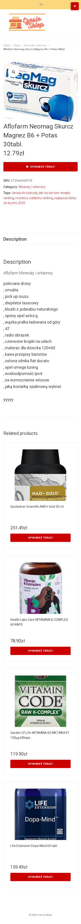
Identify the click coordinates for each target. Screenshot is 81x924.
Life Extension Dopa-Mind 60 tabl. (34, 846)
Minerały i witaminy (35, 45)
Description (15, 239)
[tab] (40, 239)
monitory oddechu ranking (34, 198)
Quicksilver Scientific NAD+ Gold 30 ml (37, 506)
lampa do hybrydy (25, 193)
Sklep (6, 45)
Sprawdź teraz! (42, 166)
